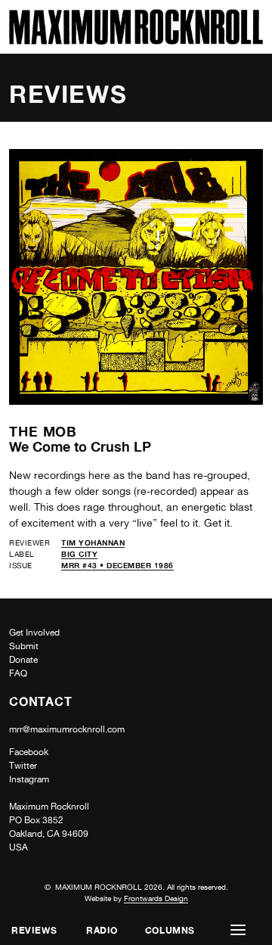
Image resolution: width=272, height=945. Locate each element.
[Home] (136, 40)
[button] (238, 930)
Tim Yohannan (93, 542)
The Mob (43, 431)
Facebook (28, 752)
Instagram (29, 779)
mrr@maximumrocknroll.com (67, 729)
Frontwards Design (156, 898)
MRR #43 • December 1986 (117, 565)
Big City (79, 553)
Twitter (23, 765)
